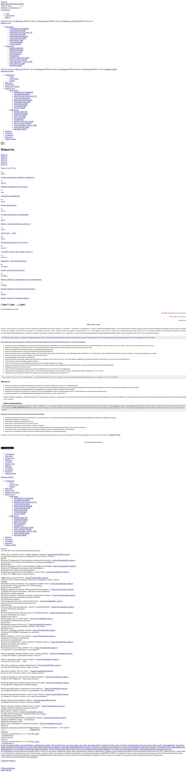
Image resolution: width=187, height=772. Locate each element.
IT (101, 745)
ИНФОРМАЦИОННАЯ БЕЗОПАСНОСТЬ (155, 749)
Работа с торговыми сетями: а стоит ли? (15, 224)
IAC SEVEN (32, 757)
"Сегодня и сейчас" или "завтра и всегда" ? (17, 252)
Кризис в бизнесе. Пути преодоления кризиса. (18, 289)
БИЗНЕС (153, 747)
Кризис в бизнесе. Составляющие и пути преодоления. (21, 279)
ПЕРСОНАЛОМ (16, 52)
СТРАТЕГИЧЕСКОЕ (57, 745)
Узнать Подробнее (54, 554)
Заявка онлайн (111, 69)
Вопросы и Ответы (70, 21)
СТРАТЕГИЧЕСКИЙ (17, 34)
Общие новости (34, 727)
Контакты (87, 69)
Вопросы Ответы (8, 461)
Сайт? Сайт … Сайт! (8, 233)
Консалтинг (9, 27)
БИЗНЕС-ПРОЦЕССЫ (93, 747)
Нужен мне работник (9, 205)
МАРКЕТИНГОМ (16, 48)
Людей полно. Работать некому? (13, 270)
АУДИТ (51, 749)
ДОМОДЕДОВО (108, 745)
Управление (9, 46)
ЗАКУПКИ (65, 747)
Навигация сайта (7, 71)
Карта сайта (5, 4)
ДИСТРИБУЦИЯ (26, 745)
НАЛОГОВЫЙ (15, 44)
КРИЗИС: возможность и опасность (14, 187)
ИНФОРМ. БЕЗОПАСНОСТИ (21, 32)
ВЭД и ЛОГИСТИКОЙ (18, 60)
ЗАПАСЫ (78, 749)
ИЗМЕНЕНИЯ (6, 749)
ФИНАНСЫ (22, 747)
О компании (5, 10)
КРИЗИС (135, 749)
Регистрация (18, 4)
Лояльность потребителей (10, 196)
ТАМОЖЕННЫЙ (16, 42)
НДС (121, 747)
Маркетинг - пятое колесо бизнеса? (14, 261)
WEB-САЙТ (145, 747)
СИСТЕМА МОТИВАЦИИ (121, 749)
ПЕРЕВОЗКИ (29, 749)
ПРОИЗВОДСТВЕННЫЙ (19, 29)
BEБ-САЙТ (157, 745)
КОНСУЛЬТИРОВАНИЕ (10, 745)
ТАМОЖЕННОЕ (168, 745)
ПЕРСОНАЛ (144, 745)
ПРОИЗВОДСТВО (164, 747)
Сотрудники (9, 15)
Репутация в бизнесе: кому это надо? (14, 242)
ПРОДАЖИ (70, 749)
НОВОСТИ (13, 747)
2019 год (4, 157)
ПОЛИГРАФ (135, 747)
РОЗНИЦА (56, 747)
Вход (12, 4)
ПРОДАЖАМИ (15, 54)
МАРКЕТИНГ (60, 749)
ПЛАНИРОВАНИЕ (90, 749)
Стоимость (64, 69)
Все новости (65, 554)
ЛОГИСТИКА (32, 747)
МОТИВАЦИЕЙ (16, 65)
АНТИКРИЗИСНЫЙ (17, 31)
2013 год (4, 164)
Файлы (7, 17)
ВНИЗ (3, 770)
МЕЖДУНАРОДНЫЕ (110, 747)
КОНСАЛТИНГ (121, 745)
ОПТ (67, 745)
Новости (19, 69)
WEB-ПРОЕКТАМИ (17, 64)
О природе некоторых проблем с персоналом (17, 177)
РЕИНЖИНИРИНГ (76, 747)
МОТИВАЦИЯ (93, 745)
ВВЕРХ (9, 770)
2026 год (4, 155)
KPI (6, 747)
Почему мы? (43, 21)
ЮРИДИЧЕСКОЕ (178, 747)
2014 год (4, 162)
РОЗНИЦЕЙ (14, 56)
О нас (7, 13)
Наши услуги (6, 23)
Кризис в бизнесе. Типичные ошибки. (15, 298)
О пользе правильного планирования (14, 214)
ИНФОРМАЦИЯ (45, 747)
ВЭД (151, 745)
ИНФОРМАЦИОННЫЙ (19, 36)
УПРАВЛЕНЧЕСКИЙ (18, 38)
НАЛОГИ (126, 747)
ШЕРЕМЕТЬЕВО (41, 749)
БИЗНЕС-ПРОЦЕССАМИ (19, 58)
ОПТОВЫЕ (74, 745)
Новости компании (50, 727)
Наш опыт (19, 21)
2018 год (4, 159)
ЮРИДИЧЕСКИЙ (16, 40)
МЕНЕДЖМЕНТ (104, 749)
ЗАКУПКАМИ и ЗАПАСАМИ (21, 62)
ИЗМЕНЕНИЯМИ (16, 50)
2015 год (4, 160)
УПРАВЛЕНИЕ (133, 745)
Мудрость (41, 69)
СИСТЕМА (83, 745)
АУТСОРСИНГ (18, 749)
